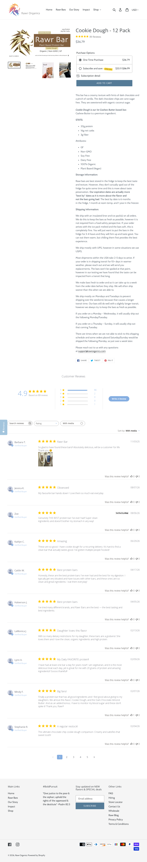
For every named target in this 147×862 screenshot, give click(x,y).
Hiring (112, 797)
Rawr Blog (114, 815)
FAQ (111, 793)
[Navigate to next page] (94, 757)
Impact (11, 806)
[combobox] (46, 423)
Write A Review (119, 398)
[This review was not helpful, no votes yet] (137, 476)
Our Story (13, 802)
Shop (10, 810)
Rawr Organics (21, 855)
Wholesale (114, 810)
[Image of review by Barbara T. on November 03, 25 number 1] (45, 459)
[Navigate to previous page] (53, 757)
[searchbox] (17, 423)
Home (11, 793)
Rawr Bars (13, 797)
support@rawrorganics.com (92, 351)
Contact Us (114, 806)
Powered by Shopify (36, 855)
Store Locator (115, 802)
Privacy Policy (116, 819)
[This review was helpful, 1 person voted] (131, 715)
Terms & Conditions (119, 823)
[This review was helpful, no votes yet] (131, 476)
